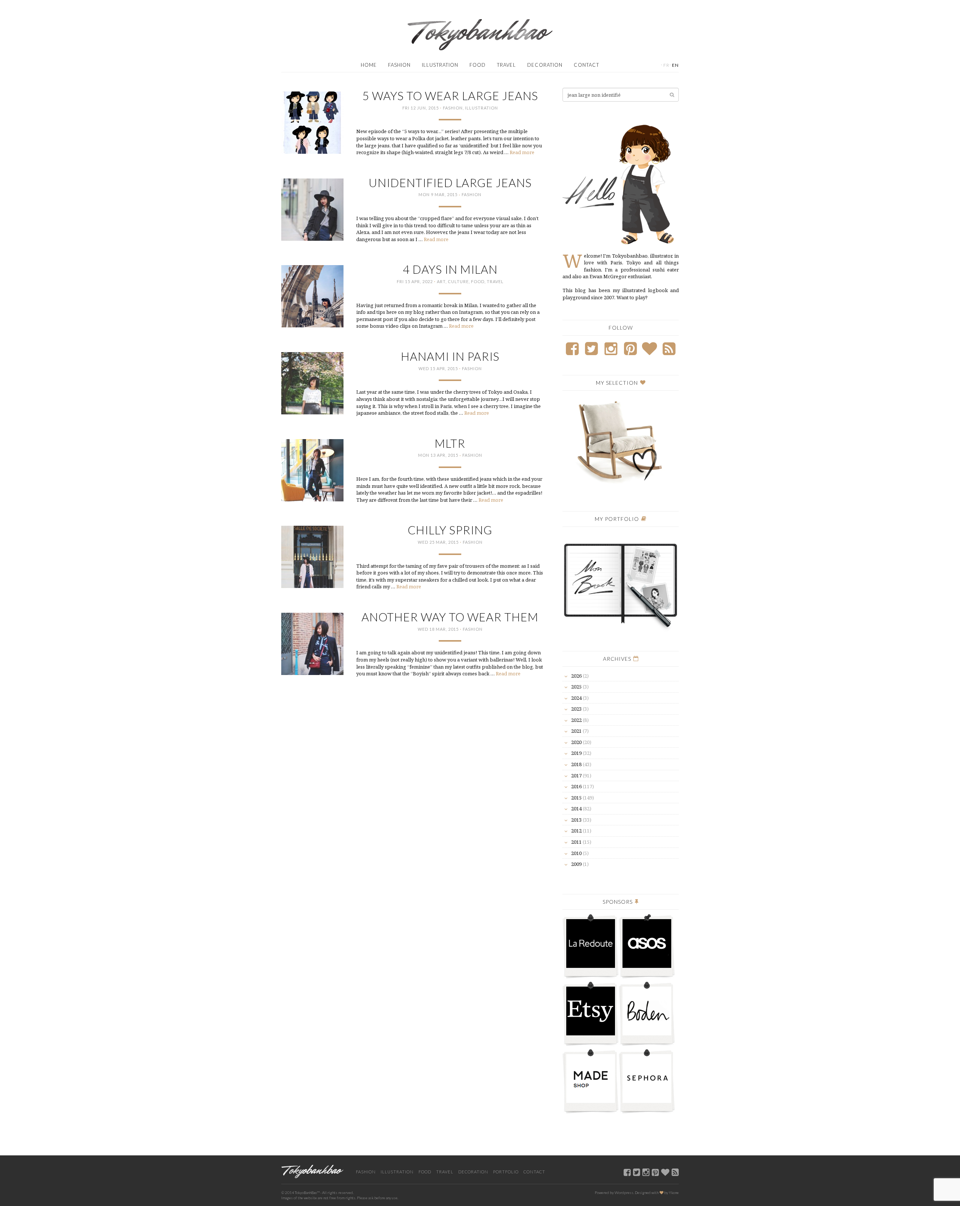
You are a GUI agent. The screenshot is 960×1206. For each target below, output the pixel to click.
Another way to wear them (450, 617)
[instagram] (646, 1172)
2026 (576, 675)
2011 (576, 841)
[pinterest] (655, 1172)
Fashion (399, 65)
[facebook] (627, 1172)
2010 (576, 853)
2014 (576, 808)
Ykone (674, 1192)
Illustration (440, 65)
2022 (576, 720)
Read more (522, 152)
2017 (576, 775)
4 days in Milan (450, 269)
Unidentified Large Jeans (450, 183)
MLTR (450, 443)
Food (478, 65)
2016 (576, 786)
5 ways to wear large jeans (450, 96)
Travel (506, 65)
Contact (586, 65)
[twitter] (636, 1172)
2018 (576, 764)
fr (666, 65)
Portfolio (506, 1171)
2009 (576, 864)
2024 (576, 697)
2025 (576, 686)
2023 (576, 708)
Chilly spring (450, 530)
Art (441, 281)
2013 (576, 819)
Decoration (544, 65)
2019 (576, 753)
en (675, 65)
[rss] (675, 1172)
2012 (576, 830)
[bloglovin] (665, 1172)
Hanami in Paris (450, 356)
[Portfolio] (620, 581)
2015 (576, 797)
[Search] (672, 94)
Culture (458, 281)
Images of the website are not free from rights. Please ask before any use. (339, 1198)
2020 (576, 742)
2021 (576, 731)
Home (369, 65)
